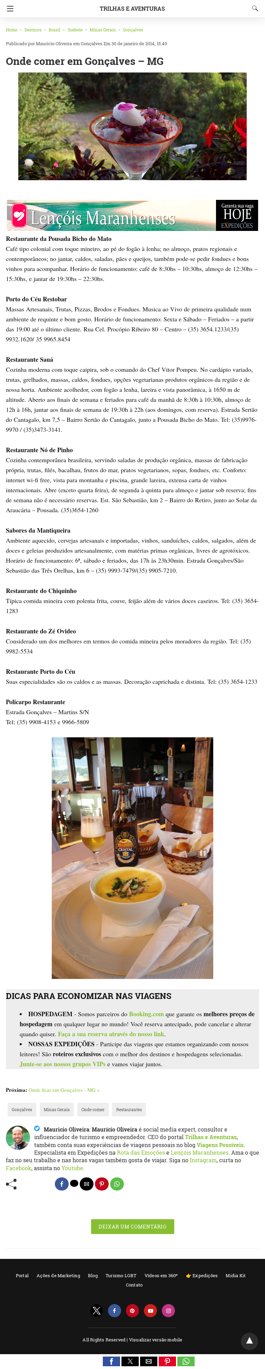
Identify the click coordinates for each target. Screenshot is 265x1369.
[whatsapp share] (117, 1184)
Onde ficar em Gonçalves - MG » (64, 1089)
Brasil (54, 29)
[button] (111, 1361)
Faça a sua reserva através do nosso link (111, 1033)
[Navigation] (8, 8)
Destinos (32, 29)
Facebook (18, 1168)
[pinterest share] (102, 1184)
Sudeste (75, 29)
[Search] (253, 8)
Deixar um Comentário (133, 1226)
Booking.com (146, 1013)
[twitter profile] (96, 1310)
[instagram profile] (168, 1310)
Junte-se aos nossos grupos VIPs (63, 1063)
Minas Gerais (103, 29)
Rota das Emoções (141, 1152)
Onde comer (93, 1109)
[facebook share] (62, 1184)
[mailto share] (87, 1184)
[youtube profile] (150, 1310)
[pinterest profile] (132, 1310)
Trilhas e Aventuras (132, 8)
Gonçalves (133, 29)
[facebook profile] (114, 1310)
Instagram (203, 1160)
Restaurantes (129, 1109)
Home (11, 29)
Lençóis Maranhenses (199, 1152)
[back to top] (249, 1341)
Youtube (72, 1168)
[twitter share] (74, 1183)
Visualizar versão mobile (156, 1340)
